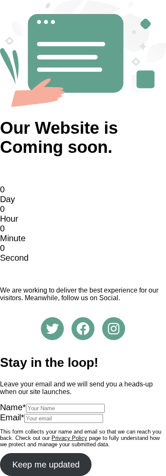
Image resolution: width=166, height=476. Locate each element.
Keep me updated (46, 464)
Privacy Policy (69, 438)
